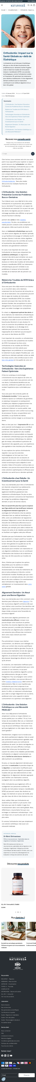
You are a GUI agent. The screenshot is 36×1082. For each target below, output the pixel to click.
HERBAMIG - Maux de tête (9, 981)
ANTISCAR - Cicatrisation (8, 984)
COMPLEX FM (5, 989)
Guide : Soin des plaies (8, 1017)
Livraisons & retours (7, 1036)
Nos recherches (6, 1007)
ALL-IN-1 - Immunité (7, 994)
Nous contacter (6, 1031)
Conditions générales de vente (10, 1041)
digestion (26, 601)
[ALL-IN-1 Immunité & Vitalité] (18, 884)
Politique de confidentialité (9, 1043)
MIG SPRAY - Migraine (7, 979)
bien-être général (8, 360)
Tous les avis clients (7, 1046)
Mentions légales (6, 1038)
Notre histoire (5, 1005)
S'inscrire (26, 1075)
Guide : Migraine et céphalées (10, 1015)
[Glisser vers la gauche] (15, 912)
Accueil (3, 10)
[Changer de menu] (2, 5)
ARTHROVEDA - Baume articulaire (11, 991)
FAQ (2, 1033)
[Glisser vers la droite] (20, 912)
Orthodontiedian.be (8, 181)
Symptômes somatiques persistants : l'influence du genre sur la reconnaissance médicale (13, 945)
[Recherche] (28, 5)
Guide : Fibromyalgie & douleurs (10, 1020)
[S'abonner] (33, 154)
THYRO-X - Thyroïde (7, 986)
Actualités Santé (12, 10)
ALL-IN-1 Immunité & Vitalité (10, 904)
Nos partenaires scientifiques (10, 1010)
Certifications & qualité (8, 1012)
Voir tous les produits (7, 996)
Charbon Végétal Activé (14, 682)
